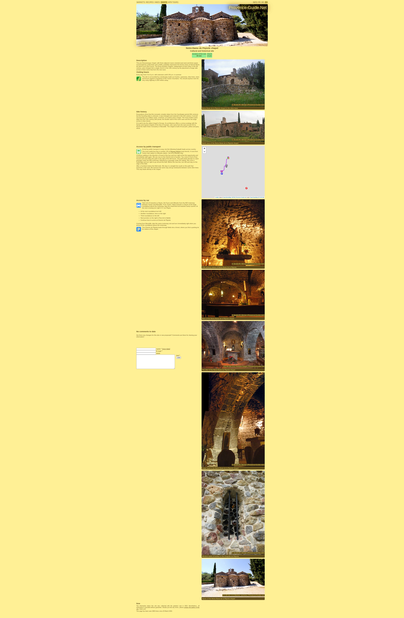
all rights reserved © (212, 102)
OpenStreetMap (227, 197)
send (178, 357)
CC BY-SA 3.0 (236, 364)
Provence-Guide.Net (248, 7)
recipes (150, 2)
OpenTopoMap (254, 197)
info (255, 2)
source (220, 364)
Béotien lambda (213, 593)
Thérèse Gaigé (212, 364)
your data (166, 349)
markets (141, 2)
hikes (157, 2)
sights (164, 2)
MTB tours (173, 2)
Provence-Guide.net (241, 197)
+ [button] (204, 148)
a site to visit (146, 43)
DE (263, 2)
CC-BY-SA (261, 197)
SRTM (233, 197)
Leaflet (217, 197)
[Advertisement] (167, 86)
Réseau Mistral (176, 151)
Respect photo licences (144, 11)
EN (266, 2)
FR (259, 2)
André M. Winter (227, 102)
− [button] (204, 151)
